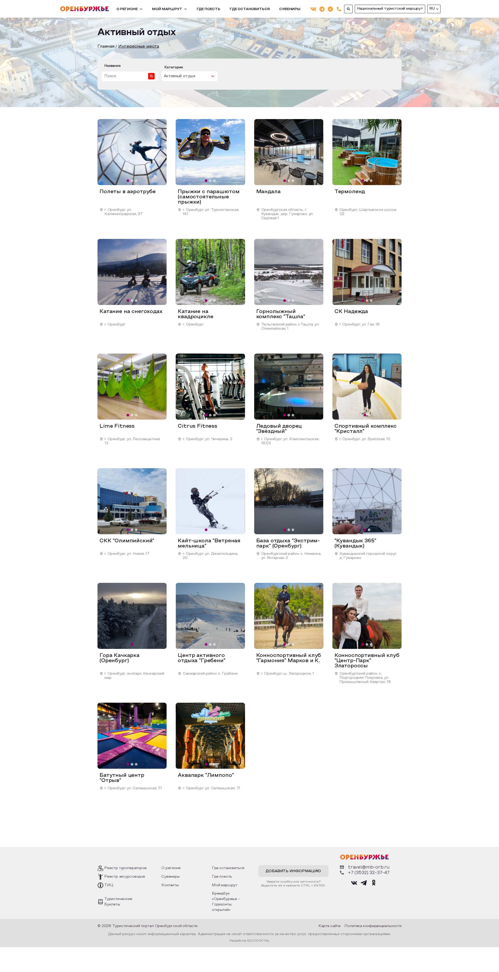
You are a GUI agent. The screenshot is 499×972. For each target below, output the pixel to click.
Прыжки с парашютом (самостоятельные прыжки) (208, 197)
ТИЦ (108, 885)
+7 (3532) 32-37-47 (369, 873)
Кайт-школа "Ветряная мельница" (209, 544)
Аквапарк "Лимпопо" (206, 775)
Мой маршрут (167, 9)
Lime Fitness (117, 426)
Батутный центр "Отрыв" (122, 778)
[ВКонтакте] (313, 9)
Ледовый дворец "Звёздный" (279, 429)
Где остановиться (250, 9)
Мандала (268, 192)
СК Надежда (351, 311)
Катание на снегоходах (131, 311)
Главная (105, 46)
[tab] (128, 180)
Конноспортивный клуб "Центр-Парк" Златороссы (366, 660)
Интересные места (138, 46)
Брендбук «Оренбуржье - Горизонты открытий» (226, 902)
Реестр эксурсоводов (124, 876)
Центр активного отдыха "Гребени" (201, 658)
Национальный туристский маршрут (390, 8)
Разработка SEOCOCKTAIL (249, 941)
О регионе (127, 9)
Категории (173, 67)
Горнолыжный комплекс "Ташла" (280, 314)
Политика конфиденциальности (373, 926)
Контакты (170, 885)
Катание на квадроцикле (195, 314)
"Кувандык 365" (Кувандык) (355, 544)
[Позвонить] (339, 9)
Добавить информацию (293, 871)
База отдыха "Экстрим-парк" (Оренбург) (288, 544)
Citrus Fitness (197, 426)
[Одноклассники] (330, 8)
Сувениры (289, 9)
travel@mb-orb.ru (369, 867)
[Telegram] (322, 8)
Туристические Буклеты (118, 901)
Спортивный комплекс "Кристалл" (365, 429)
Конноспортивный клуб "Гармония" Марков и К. (288, 658)
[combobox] (190, 76)
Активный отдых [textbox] (179, 76)
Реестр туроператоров (125, 868)
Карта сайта (329, 926)
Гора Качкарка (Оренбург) (120, 658)
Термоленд (349, 192)
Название (112, 66)
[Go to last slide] (106, 152)
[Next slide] (157, 152)
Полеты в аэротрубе (128, 192)
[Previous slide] (106, 616)
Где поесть (208, 9)
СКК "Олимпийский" (127, 541)
